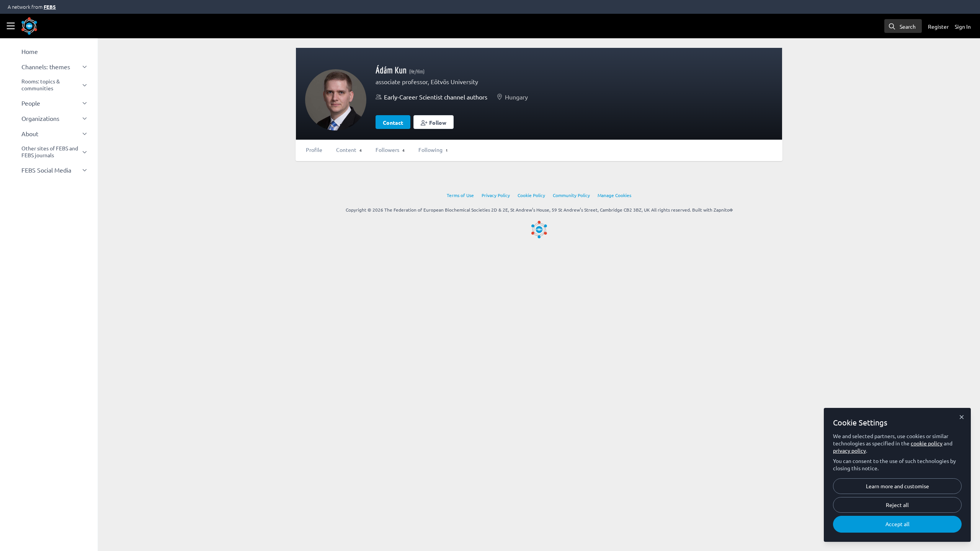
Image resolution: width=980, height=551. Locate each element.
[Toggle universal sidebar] (10, 26)
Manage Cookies (614, 195)
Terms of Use (460, 195)
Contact (393, 122)
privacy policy (849, 450)
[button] (433, 122)
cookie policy (926, 443)
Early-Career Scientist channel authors (435, 97)
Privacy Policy (496, 195)
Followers (390, 149)
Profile (314, 149)
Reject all (897, 504)
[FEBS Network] (539, 229)
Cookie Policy (531, 195)
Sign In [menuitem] (963, 26)
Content (349, 149)
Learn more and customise (897, 486)
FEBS (50, 6)
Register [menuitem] (938, 26)
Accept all (897, 523)
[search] (903, 26)
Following (433, 149)
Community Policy (571, 195)
